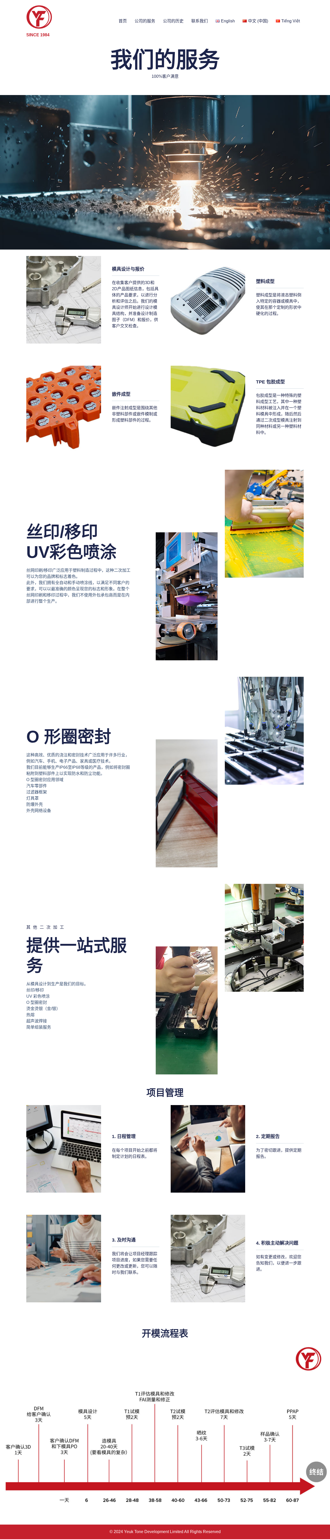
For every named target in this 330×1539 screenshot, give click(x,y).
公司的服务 (145, 21)
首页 (123, 21)
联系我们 (199, 21)
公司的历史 (173, 21)
